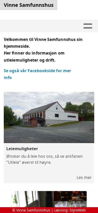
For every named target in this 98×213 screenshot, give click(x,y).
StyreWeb (78, 210)
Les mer (84, 177)
